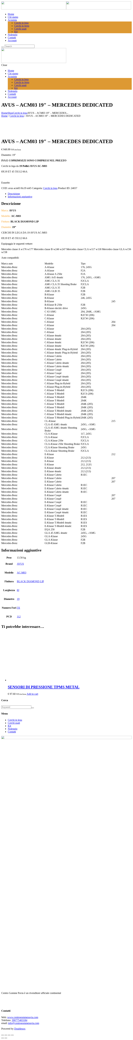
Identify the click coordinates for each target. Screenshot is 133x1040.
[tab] (66, 403)
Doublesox (19, 1028)
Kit (9, 725)
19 (18, 599)
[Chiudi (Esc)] (12, 1035)
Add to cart (32, 694)
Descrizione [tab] (14, 193)
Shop (10, 113)
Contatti (12, 731)
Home (4, 113)
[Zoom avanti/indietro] (2, 1035)
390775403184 (19, 1020)
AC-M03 (21, 572)
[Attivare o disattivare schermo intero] (6, 1035)
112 (19, 616)
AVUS (20, 563)
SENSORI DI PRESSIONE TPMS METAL (43, 687)
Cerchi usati (14, 723)
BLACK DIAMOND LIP (30, 581)
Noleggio (12, 728)
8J (18, 590)
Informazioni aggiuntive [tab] (20, 196)
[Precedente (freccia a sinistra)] (2, 1038)
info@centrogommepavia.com (23, 1023)
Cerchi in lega (20, 113)
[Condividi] (9, 1035)
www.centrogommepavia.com (22, 1017)
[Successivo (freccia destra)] (6, 1038)
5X (18, 607)
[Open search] (2, 47)
